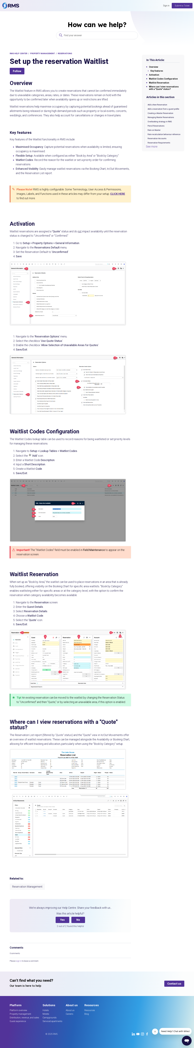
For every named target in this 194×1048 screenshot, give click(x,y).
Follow (17, 71)
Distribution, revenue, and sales (24, 1017)
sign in (19, 961)
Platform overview (18, 1010)
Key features (157, 71)
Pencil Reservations (156, 126)
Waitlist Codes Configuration (163, 79)
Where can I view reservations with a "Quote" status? (164, 87)
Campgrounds (50, 1017)
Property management (20, 1014)
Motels (46, 1014)
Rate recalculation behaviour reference (164, 134)
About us (70, 1010)
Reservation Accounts (157, 138)
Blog (86, 1014)
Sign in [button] (166, 5)
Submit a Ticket (182, 5)
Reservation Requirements (159, 143)
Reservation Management (27, 886)
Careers (69, 1014)
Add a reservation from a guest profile (163, 109)
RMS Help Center (18, 53)
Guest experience (18, 1021)
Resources (89, 1010)
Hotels (46, 1010)
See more (151, 146)
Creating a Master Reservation (160, 113)
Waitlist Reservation (159, 83)
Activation (154, 75)
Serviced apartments (52, 1021)
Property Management (42, 53)
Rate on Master (154, 130)
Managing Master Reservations (161, 117)
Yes (62, 919)
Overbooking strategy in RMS (160, 122)
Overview (153, 67)
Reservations (65, 53)
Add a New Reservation (157, 105)
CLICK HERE (117, 193)
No (78, 919)
